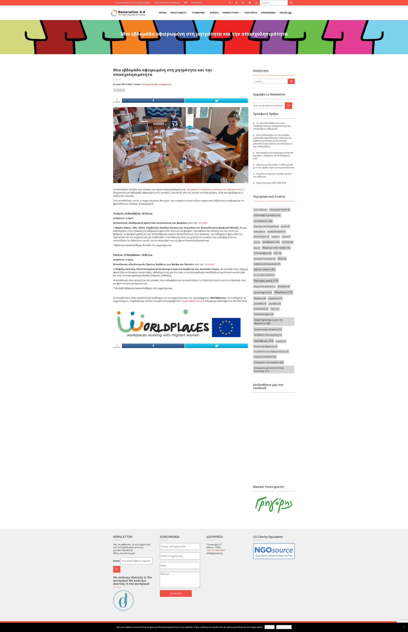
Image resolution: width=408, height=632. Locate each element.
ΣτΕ (277, 253)
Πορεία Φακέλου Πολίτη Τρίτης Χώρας (132, 2)
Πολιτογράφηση (262, 253)
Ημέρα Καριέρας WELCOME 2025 (271, 183)
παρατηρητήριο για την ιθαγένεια (268, 321)
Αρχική (163, 12)
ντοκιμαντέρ (261, 308)
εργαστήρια (263, 292)
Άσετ (257, 248)
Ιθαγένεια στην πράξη (276, 247)
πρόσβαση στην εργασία (267, 334)
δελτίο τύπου (264, 269)
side (257, 242)
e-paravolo (196, 2)
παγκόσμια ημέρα (263, 314)
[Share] (153, 100)
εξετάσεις (283, 286)
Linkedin (256, 2)
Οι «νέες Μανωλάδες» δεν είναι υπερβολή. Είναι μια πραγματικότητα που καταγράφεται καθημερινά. (272, 126)
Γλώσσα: (283, 12)
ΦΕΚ (186, 2)
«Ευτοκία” (209, 264)
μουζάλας (274, 303)
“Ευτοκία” (203, 222)
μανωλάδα (260, 303)
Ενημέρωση (165, 84)
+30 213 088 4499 (215, 550)
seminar (286, 237)
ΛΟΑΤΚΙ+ (287, 242)
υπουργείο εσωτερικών (268, 362)
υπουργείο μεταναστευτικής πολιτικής (269, 369)
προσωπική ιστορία (267, 329)
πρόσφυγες (263, 341)
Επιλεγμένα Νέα (150, 84)
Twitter (236, 2)
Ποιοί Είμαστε (178, 12)
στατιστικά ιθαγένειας (265, 346)
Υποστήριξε (250, 12)
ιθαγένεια (283, 292)
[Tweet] (216, 100)
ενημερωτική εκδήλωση (264, 286)
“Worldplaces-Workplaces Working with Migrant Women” (215, 189)
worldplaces (119, 90)
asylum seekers (260, 210)
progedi (275, 237)
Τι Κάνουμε (198, 12)
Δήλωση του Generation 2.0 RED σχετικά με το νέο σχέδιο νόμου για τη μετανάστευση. (274, 166)
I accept (269, 627)
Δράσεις (214, 12)
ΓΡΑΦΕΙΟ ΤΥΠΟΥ (230, 12)
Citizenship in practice (267, 215)
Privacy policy (283, 627)
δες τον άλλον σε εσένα (264, 275)
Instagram (243, 2)
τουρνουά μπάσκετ (265, 356)
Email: (116, 560)
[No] (404, 627)
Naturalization (261, 236)
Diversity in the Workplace (266, 226)
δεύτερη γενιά (266, 281)
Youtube (249, 2)
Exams (285, 226)
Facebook (229, 2)
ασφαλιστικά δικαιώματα (267, 264)
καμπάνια (275, 298)
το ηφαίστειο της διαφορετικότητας (271, 351)
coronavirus (263, 220)
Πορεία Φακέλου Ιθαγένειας (167, 2)
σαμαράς (281, 341)
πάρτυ (275, 309)
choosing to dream (280, 209)
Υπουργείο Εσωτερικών (264, 259)
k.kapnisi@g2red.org (192, 300)
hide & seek (259, 232)
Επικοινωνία (268, 12)
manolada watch (276, 231)
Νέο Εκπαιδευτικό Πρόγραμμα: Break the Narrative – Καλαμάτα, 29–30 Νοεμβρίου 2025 (273, 155)
